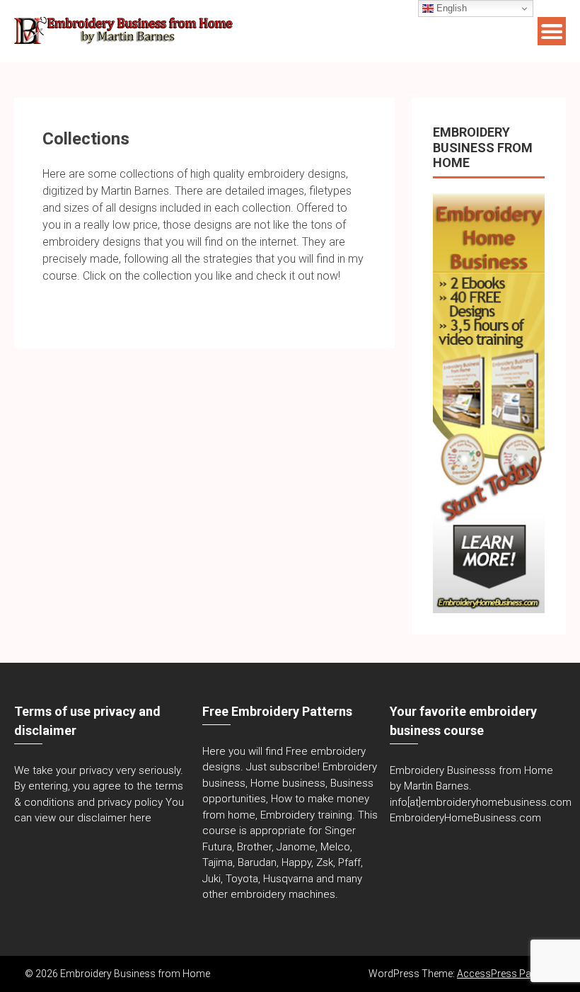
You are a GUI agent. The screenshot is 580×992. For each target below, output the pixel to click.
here (140, 817)
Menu (552, 31)
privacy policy (130, 802)
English (450, 8)
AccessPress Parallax (506, 973)
